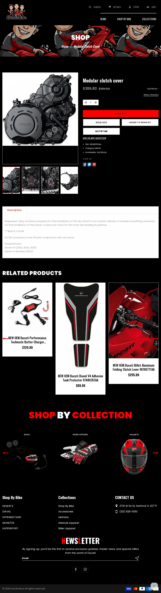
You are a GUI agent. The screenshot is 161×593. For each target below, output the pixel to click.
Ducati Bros (17, 588)
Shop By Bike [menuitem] (124, 19)
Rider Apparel (66, 528)
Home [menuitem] (103, 19)
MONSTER (8, 523)
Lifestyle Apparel (68, 523)
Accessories (65, 511)
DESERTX (7, 506)
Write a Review (151, 94)
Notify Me (101, 131)
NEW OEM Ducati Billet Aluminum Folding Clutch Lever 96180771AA (80, 367)
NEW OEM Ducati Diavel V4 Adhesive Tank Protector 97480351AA (27, 378)
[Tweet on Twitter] (89, 164)
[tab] (14, 210)
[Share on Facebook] (85, 164)
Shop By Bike (66, 506)
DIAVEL (98, 148)
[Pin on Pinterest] (94, 164)
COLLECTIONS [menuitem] (149, 19)
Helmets (63, 517)
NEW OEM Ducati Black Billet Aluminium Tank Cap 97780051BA (134, 365)
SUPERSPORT (10, 528)
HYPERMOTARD (11, 517)
